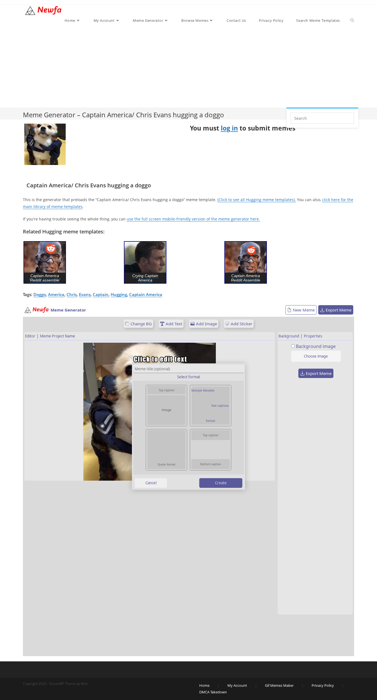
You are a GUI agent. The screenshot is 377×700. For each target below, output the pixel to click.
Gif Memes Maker (279, 685)
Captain (100, 294)
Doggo (39, 294)
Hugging (119, 294)
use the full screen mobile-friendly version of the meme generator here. (193, 219)
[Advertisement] (208, 66)
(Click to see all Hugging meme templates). (256, 199)
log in (229, 128)
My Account (237, 685)
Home (204, 685)
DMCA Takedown (213, 692)
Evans (85, 294)
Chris (72, 294)
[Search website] (352, 20)
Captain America (145, 294)
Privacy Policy (323, 685)
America (56, 294)
